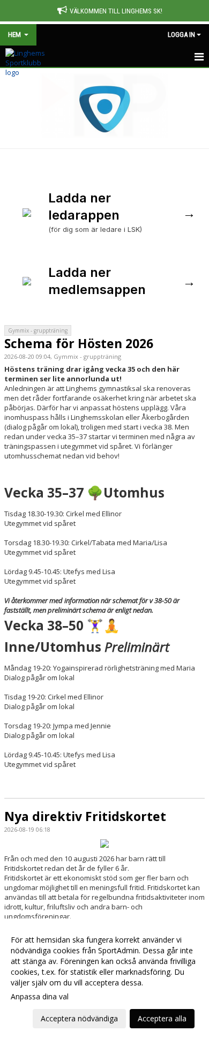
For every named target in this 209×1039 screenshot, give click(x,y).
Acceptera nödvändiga (79, 1018)
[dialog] (104, 978)
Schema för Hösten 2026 (78, 343)
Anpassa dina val (40, 997)
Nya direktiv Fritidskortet (85, 816)
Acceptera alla (162, 1018)
